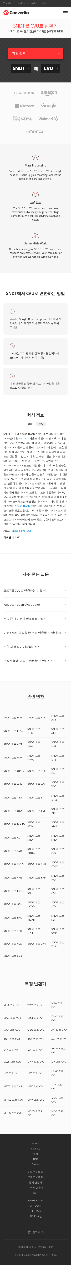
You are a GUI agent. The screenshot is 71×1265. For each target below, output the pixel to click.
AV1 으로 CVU (35, 1050)
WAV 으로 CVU (35, 1005)
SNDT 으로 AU (12, 837)
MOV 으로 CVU (12, 1018)
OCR (35, 1192)
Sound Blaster (23, 506)
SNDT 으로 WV (36, 784)
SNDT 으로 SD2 (12, 955)
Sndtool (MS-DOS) (22, 530)
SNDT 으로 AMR (13, 744)
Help (35, 1159)
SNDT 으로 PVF (36, 810)
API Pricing (36, 1216)
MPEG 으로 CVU (12, 1113)
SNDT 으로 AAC (36, 717)
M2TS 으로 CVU (12, 1086)
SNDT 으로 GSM (13, 904)
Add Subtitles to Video (28, 3)
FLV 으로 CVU (35, 1073)
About (35, 1143)
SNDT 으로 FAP (36, 877)
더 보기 (45, 3)
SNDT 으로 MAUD (14, 824)
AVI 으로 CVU (59, 1029)
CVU (41, 424)
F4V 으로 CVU (11, 1073)
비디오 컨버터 (35, 1172)
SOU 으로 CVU (11, 1029)
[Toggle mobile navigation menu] (65, 12)
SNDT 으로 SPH (12, 931)
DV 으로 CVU (58, 1061)
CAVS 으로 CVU (12, 1061)
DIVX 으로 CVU (36, 1061)
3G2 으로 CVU (35, 1039)
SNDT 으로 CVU (36, 864)
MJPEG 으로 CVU (13, 1099)
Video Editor (9, 3)
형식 (35, 1153)
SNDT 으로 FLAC (13, 730)
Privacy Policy (45, 1246)
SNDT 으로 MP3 (13, 717)
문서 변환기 (35, 1182)
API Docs (35, 1205)
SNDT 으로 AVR (12, 851)
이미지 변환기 (35, 1187)
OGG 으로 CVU (35, 1029)
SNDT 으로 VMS (12, 877)
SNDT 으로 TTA (12, 797)
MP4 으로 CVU (35, 1018)
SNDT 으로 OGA (13, 810)
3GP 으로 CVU (11, 1039)
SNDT (30, 424)
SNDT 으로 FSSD (13, 891)
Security (35, 1148)
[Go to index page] (16, 12)
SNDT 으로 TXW (13, 944)
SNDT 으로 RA (35, 797)
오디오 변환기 (35, 1177)
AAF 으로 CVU (59, 1039)
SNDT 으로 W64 (12, 784)
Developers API (35, 1200)
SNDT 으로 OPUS (13, 770)
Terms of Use (25, 1246)
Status (35, 1164)
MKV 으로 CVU (35, 1099)
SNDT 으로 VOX (36, 944)
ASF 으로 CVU (11, 1050)
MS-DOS (24, 438)
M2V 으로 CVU (35, 1086)
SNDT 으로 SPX (36, 770)
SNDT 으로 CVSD (13, 864)
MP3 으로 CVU (11, 1005)
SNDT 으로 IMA (12, 917)
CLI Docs (36, 1211)
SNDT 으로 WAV (13, 757)
